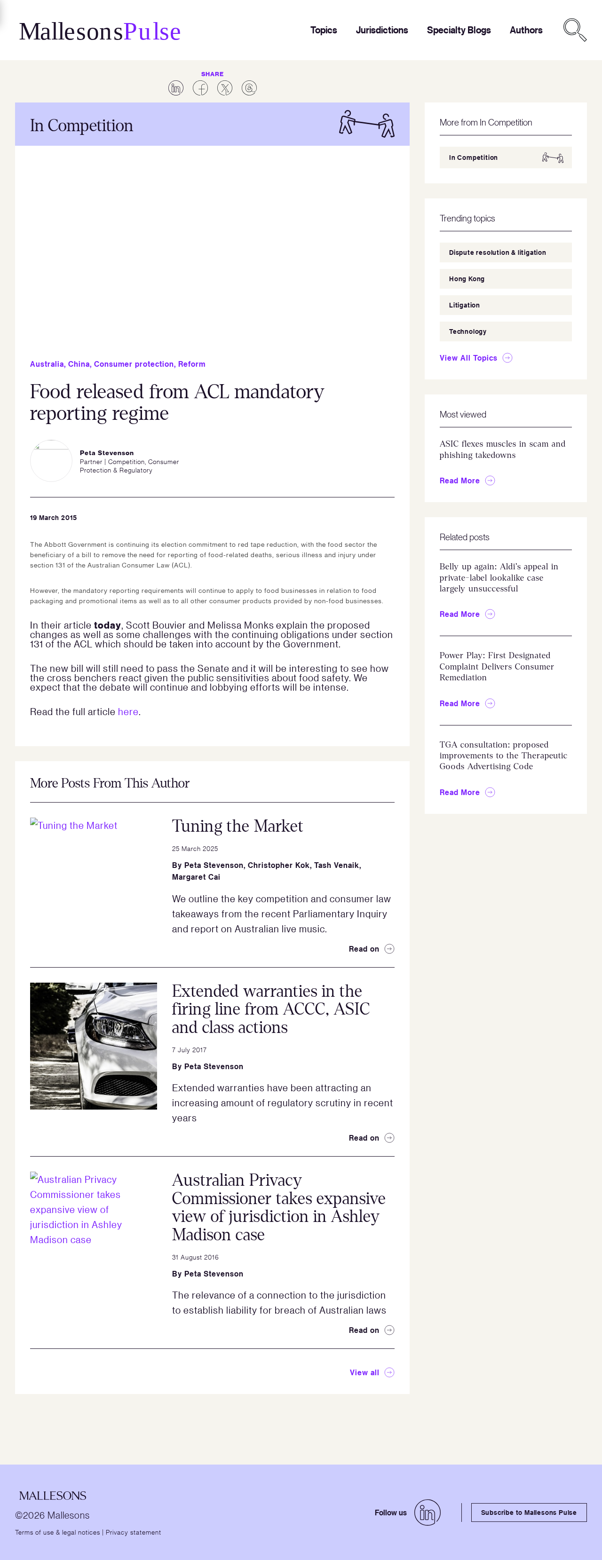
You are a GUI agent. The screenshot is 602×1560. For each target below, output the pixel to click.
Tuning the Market (238, 826)
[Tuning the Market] (93, 881)
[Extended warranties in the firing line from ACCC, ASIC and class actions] (93, 1046)
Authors (526, 30)
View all (365, 1372)
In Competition (473, 157)
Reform (192, 364)
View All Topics (469, 358)
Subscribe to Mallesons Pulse (529, 1512)
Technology (468, 331)
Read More (460, 480)
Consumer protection (134, 364)
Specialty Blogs (459, 30)
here (128, 711)
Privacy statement (133, 1532)
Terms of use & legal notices (57, 1532)
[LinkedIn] (427, 1512)
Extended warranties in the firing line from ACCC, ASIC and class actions (271, 1009)
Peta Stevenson (214, 865)
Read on (364, 949)
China (79, 364)
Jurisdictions (382, 30)
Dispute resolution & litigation (498, 252)
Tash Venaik (336, 865)
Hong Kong (467, 278)
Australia (47, 364)
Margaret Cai (196, 877)
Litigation (464, 304)
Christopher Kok (279, 865)
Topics (323, 30)
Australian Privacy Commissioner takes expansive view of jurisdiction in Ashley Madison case (279, 1208)
